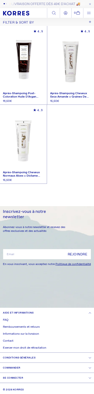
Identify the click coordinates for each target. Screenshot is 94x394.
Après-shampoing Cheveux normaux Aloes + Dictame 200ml (21, 174)
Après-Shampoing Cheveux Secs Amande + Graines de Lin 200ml (68, 95)
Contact (8, 341)
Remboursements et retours (21, 327)
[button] (77, 13)
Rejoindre (77, 254)
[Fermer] (89, 4)
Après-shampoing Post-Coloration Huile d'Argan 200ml (19, 95)
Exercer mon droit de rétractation (24, 348)
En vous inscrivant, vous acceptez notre (47, 264)
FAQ (5, 320)
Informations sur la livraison (21, 334)
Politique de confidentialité (73, 264)
